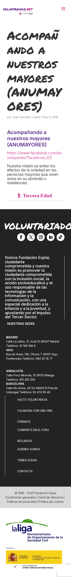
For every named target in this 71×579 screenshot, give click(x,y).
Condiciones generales (20, 497)
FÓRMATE (23, 421)
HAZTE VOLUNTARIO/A (32, 399)
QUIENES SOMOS (28, 449)
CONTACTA (25, 471)
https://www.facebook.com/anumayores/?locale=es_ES (34, 155)
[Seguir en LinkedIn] (51, 237)
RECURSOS (24, 441)
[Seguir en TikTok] (60, 237)
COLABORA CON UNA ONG (34, 410)
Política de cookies (51, 501)
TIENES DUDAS (27, 460)
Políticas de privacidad (21, 501)
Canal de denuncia (50, 497)
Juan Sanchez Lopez (26, 117)
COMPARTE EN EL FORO (33, 430)
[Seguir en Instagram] (41, 237)
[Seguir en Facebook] (21, 237)
